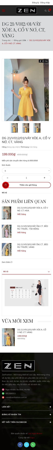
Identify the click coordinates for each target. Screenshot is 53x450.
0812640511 (11, 393)
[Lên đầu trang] (44, 444)
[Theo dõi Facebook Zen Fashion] (20, 444)
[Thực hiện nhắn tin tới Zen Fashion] (26, 444)
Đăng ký (35, 2)
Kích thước (6, 165)
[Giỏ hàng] (49, 11)
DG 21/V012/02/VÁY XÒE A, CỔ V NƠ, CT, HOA (32, 209)
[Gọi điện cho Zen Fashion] (33, 444)
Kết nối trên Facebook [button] (14, 422)
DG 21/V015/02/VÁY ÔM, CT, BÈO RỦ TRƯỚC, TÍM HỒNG (32, 227)
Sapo (32, 437)
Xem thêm (6, 262)
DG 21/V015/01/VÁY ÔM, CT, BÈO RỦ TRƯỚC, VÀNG (32, 245)
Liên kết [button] (6, 407)
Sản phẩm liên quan (24, 201)
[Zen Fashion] (18, 365)
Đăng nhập (45, 2)
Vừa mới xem (17, 321)
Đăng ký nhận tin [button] (11, 414)
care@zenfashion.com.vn (16, 397)
